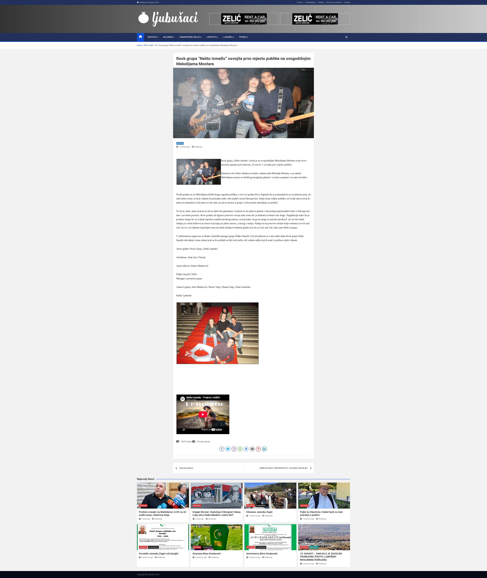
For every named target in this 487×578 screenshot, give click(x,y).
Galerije (321, 2)
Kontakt (347, 2)
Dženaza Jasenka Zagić (259, 511)
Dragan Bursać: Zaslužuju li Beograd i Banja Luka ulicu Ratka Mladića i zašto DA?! (217, 513)
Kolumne (167, 37)
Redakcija (198, 147)
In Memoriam (261, 505)
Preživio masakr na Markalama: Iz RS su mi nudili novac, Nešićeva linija (162, 513)
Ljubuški (227, 37)
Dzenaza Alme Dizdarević (207, 553)
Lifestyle (211, 37)
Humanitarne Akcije (189, 37)
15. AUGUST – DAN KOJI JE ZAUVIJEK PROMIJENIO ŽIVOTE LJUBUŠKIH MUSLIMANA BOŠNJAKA (321, 556)
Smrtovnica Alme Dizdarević (261, 553)
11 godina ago (184, 147)
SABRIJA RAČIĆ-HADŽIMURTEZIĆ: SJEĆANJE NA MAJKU (284, 468)
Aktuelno (143, 505)
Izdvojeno (314, 547)
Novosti (152, 37)
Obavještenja (310, 2)
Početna (300, 2)
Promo (242, 37)
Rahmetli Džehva (186, 468)
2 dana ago (145, 519)
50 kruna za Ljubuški (333, 2)
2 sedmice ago (201, 557)
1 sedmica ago (254, 516)
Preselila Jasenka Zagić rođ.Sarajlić (158, 553)
